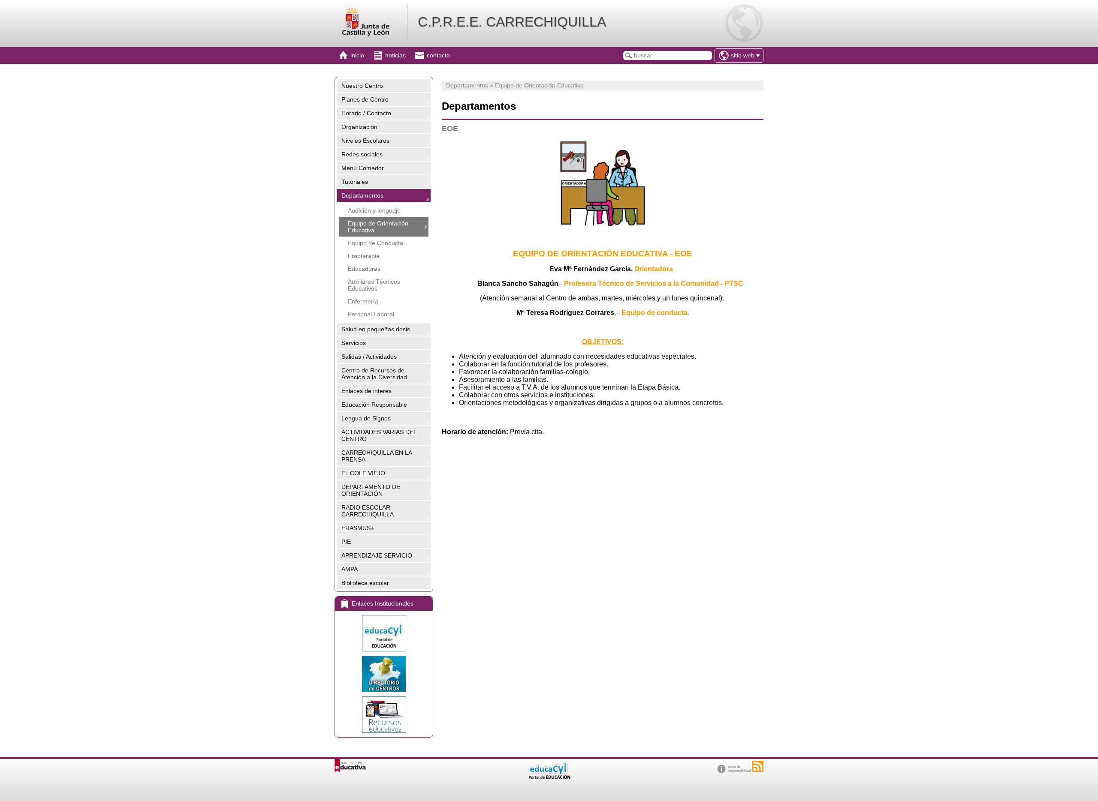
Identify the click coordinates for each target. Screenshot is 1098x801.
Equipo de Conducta (375, 243)
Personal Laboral (371, 314)
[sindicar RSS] (757, 766)
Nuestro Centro (362, 85)
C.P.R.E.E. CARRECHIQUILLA (512, 22)
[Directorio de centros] (384, 674)
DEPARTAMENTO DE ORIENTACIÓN (370, 490)
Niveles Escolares (365, 140)
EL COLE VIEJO (363, 473)
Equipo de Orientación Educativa (378, 227)
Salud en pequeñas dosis (375, 329)
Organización (359, 126)
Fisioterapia (364, 255)
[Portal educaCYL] (384, 633)
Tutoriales (354, 181)
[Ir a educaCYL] (549, 777)
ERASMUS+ (357, 528)
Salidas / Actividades (369, 356)
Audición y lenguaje (374, 210)
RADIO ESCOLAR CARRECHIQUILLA (367, 511)
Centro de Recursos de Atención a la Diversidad (374, 374)
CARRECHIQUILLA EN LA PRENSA (376, 456)
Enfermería (363, 301)
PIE (346, 541)
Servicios (353, 342)
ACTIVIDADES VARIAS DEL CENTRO (379, 435)
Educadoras (364, 268)
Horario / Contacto (366, 113)
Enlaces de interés (366, 390)
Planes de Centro (365, 99)
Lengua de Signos (366, 418)
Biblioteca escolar (365, 582)
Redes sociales (362, 154)
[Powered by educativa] (350, 765)
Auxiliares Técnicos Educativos (374, 285)
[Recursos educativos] (384, 714)
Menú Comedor (362, 168)
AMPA (349, 569)
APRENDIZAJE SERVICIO (376, 555)
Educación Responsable (374, 404)
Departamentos (362, 195)
